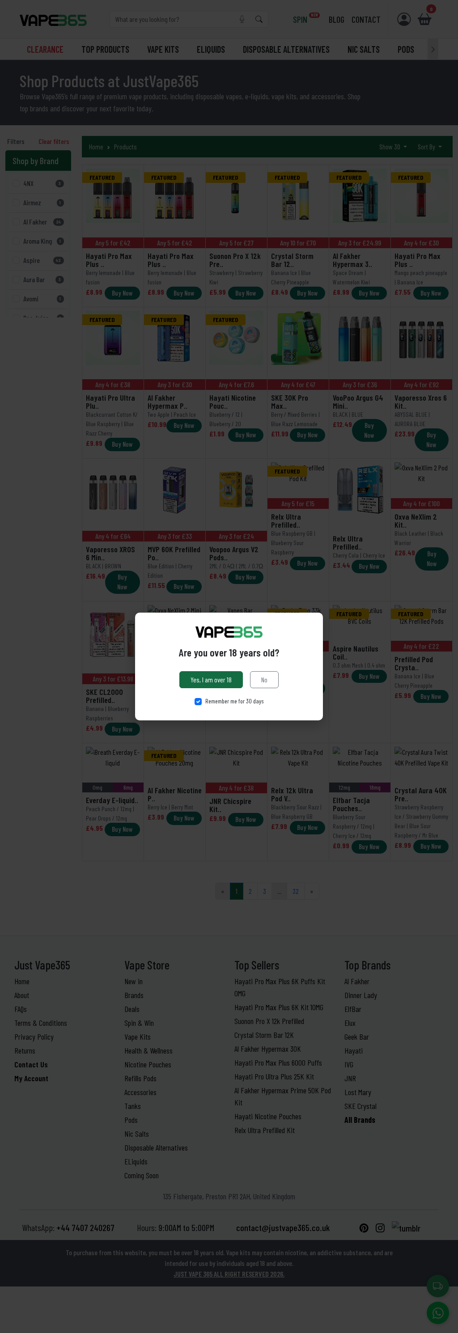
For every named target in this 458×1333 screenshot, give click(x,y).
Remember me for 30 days (234, 701)
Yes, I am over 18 (211, 679)
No (264, 679)
